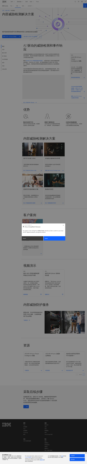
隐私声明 (42, 459)
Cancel (24, 238)
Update (46, 238)
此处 (62, 456)
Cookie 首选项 (28, 457)
